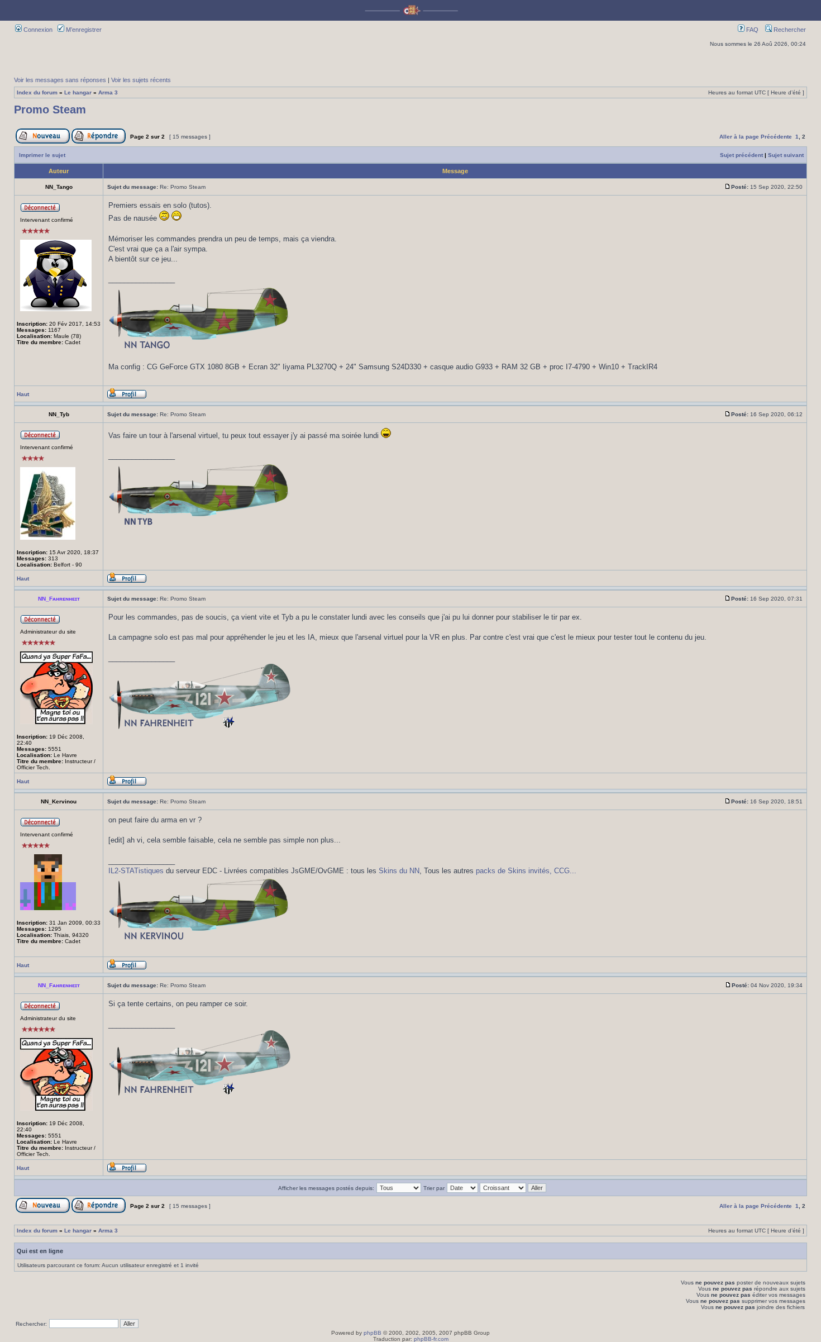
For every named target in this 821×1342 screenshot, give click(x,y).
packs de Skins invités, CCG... (526, 871)
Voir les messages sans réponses (60, 80)
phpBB (372, 1333)
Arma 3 (108, 92)
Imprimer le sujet (42, 155)
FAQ (751, 29)
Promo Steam (50, 109)
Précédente (776, 137)
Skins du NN (399, 871)
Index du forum (37, 92)
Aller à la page (739, 137)
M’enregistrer (83, 29)
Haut (23, 394)
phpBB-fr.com (431, 1339)
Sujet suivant (786, 155)
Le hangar (78, 92)
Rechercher (789, 29)
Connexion (37, 29)
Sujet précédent (741, 155)
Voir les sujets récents (141, 80)
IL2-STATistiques (136, 871)
